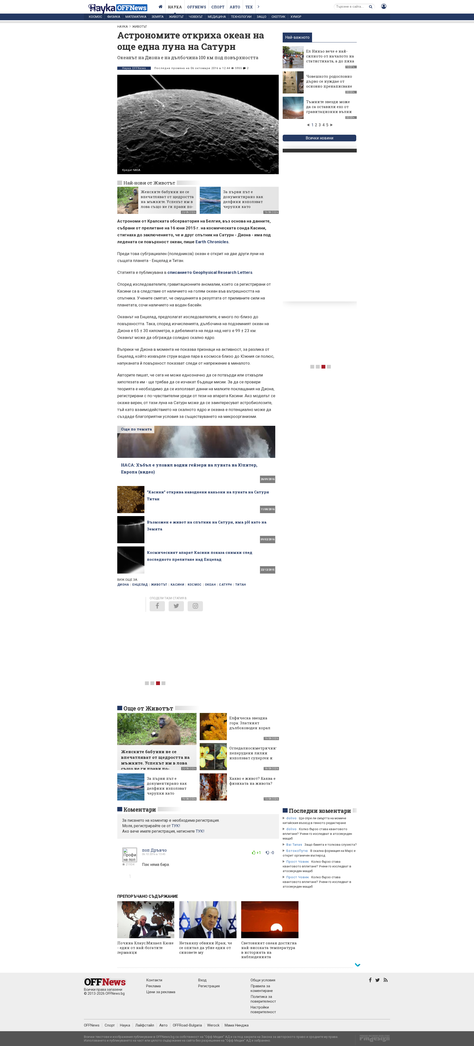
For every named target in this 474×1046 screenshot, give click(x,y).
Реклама (153, 986)
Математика (135, 17)
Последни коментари (320, 810)
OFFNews (91, 1025)
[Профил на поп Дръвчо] (129, 860)
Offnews (196, 7)
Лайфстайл (144, 1025)
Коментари (139, 809)
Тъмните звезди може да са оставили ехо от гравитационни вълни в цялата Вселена (329, 109)
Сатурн (225, 584)
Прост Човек (297, 861)
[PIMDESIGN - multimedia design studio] (372, 1040)
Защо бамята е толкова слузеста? (330, 844)
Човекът (196, 17)
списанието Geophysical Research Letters (209, 272)
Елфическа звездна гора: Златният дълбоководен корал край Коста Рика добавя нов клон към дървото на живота (250, 730)
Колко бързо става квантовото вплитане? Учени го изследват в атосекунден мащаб (317, 833)
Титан (240, 584)
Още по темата (136, 429)
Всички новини (319, 138)
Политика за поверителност (263, 999)
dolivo (291, 818)
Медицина (217, 17)
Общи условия (263, 980)
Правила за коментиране (262, 988)
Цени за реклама (160, 992)
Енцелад (140, 584)
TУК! (176, 825)
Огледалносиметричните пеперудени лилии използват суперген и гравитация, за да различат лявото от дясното (254, 760)
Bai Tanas (294, 844)
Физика (113, 17)
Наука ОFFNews (134, 68)
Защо (261, 17)
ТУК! (200, 831)
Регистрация (209, 986)
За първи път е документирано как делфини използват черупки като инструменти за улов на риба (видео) (247, 204)
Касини (177, 584)
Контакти (154, 980)
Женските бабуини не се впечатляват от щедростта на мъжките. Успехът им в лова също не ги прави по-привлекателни (167, 201)
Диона (123, 584)
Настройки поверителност (263, 1009)
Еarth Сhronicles (212, 241)
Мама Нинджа (237, 1025)
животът (159, 584)
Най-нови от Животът (149, 183)
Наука (175, 7)
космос (195, 584)
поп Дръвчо (154, 850)
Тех (249, 7)
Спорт (217, 7)
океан (210, 584)
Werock (213, 1025)
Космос (95, 17)
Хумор (296, 17)
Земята (158, 17)
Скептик (278, 17)
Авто (235, 7)
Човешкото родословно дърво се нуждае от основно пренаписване (329, 81)
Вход (202, 980)
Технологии (241, 17)
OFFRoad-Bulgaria (187, 1025)
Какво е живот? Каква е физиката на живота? (252, 781)
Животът (176, 17)
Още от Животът (148, 708)
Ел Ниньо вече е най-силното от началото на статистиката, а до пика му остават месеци (330, 58)
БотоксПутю (297, 851)
